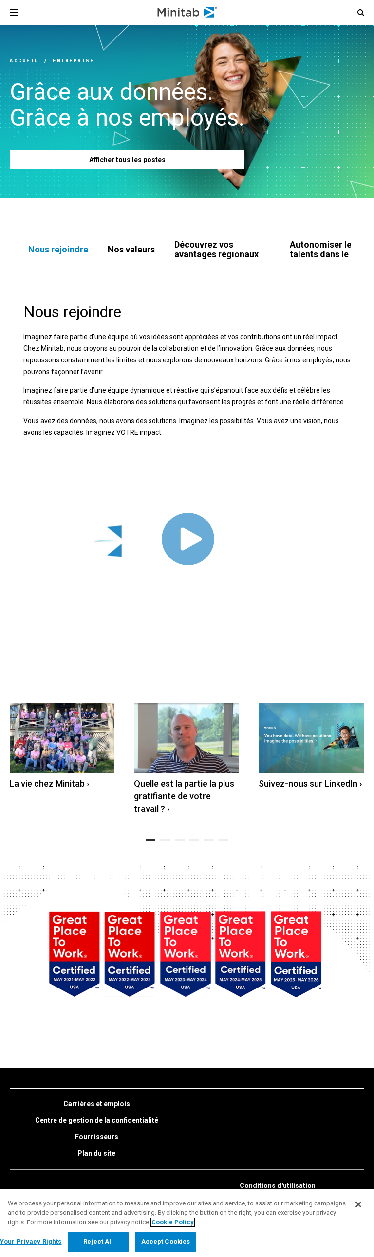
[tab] (58, 249)
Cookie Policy (172, 1222)
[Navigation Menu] (14, 12)
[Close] (358, 1204)
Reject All (98, 1241)
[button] (360, 12)
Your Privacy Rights (30, 1241)
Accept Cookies (165, 1241)
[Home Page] (187, 12)
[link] (61, 746)
